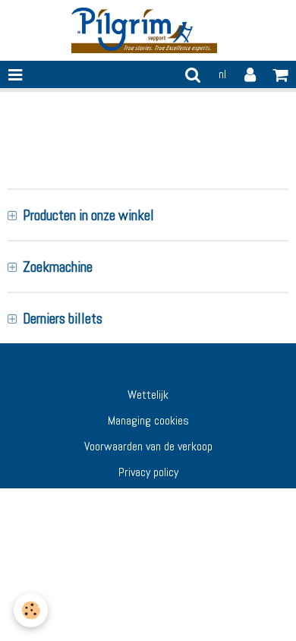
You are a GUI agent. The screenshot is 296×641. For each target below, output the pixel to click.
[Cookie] (31, 610)
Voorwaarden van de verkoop (148, 446)
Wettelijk (148, 395)
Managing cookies (148, 420)
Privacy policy (148, 472)
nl (222, 74)
